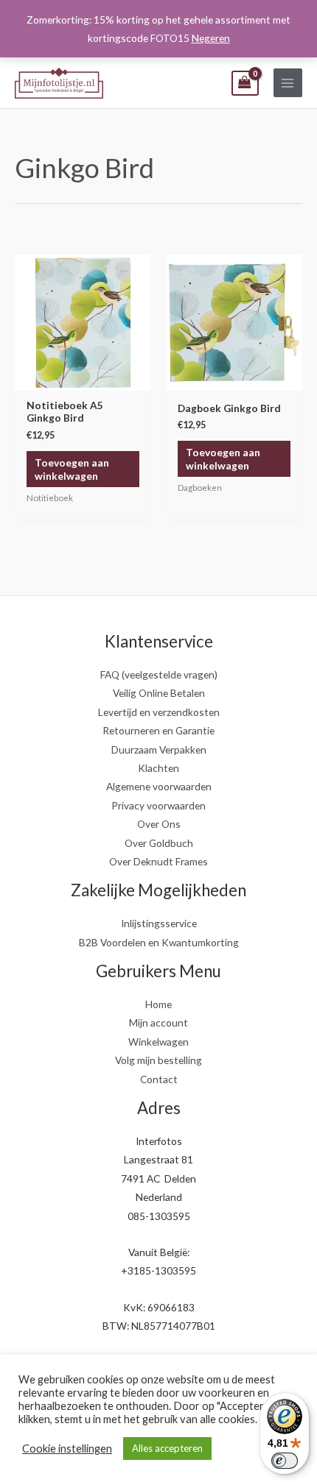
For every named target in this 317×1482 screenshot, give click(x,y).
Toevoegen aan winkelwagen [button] (72, 469)
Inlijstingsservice (159, 923)
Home (158, 1004)
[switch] (284, 1461)
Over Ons (159, 824)
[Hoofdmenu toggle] (288, 82)
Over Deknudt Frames (158, 861)
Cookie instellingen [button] (67, 1448)
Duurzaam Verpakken (158, 749)
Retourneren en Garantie (158, 730)
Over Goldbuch (159, 843)
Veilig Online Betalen (159, 693)
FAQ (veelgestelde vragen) (158, 674)
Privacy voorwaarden (158, 805)
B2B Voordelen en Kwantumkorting (159, 942)
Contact (159, 1079)
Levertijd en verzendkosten (159, 712)
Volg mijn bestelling (158, 1060)
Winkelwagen (158, 1041)
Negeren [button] (211, 38)
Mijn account (158, 1022)
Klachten (158, 768)
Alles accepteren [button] (167, 1448)
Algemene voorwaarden (159, 786)
